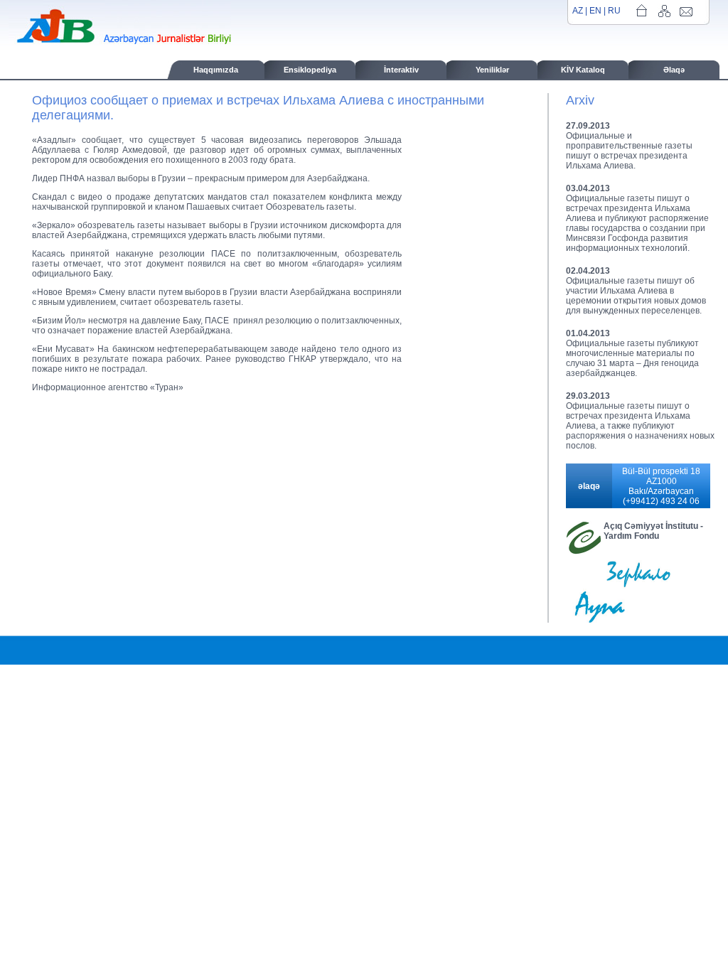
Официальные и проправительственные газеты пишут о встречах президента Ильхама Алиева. (629, 151)
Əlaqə (674, 69)
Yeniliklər (492, 69)
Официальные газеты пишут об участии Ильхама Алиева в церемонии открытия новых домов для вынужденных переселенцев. (636, 296)
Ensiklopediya (310, 69)
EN (595, 11)
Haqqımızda (215, 69)
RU (614, 11)
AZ (577, 11)
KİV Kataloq (583, 69)
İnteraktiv (401, 69)
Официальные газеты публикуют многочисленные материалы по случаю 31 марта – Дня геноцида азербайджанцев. (632, 358)
